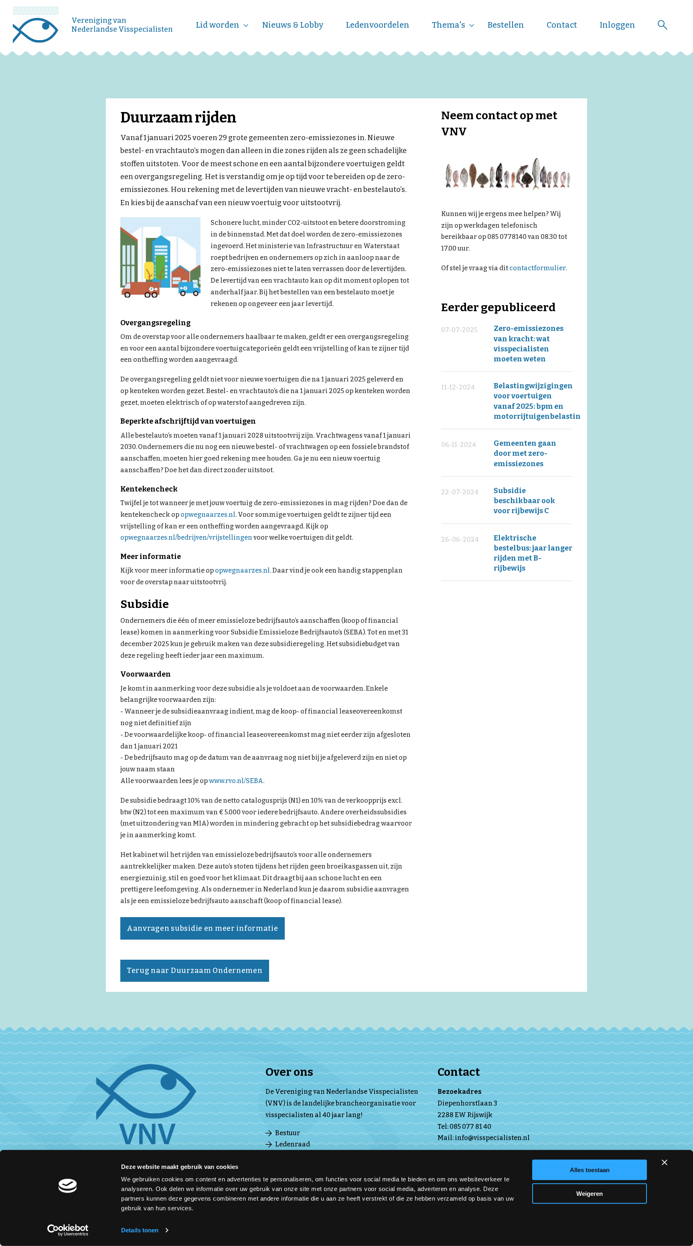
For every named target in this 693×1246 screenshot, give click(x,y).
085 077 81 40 (470, 1126)
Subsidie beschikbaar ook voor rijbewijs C (524, 500)
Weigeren (589, 1193)
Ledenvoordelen (377, 25)
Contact (562, 25)
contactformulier (537, 268)
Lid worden (217, 25)
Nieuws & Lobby (292, 25)
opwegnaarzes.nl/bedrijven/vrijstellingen (186, 537)
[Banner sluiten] (664, 1162)
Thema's (448, 25)
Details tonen (139, 1230)
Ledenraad (292, 1144)
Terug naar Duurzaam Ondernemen (195, 970)
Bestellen (506, 25)
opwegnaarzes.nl (207, 514)
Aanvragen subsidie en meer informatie (202, 928)
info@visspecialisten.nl (492, 1138)
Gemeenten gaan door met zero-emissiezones (525, 453)
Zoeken (662, 25)
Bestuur (287, 1133)
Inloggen (617, 25)
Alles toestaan (590, 1169)
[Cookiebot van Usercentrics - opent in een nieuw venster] (68, 1230)
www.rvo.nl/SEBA (236, 781)
